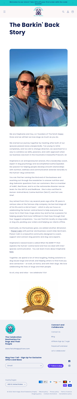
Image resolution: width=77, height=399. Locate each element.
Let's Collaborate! (58, 351)
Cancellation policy (65, 394)
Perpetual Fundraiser (59, 346)
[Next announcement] (73, 3)
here (12, 252)
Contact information (50, 394)
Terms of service (66, 392)
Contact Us (55, 332)
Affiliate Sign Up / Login (60, 341)
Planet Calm (16, 231)
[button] (4, 11)
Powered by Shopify (31, 392)
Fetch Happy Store (18, 392)
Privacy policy (54, 392)
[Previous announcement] (4, 3)
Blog (53, 337)
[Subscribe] (40, 365)
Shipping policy (37, 394)
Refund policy (43, 392)
